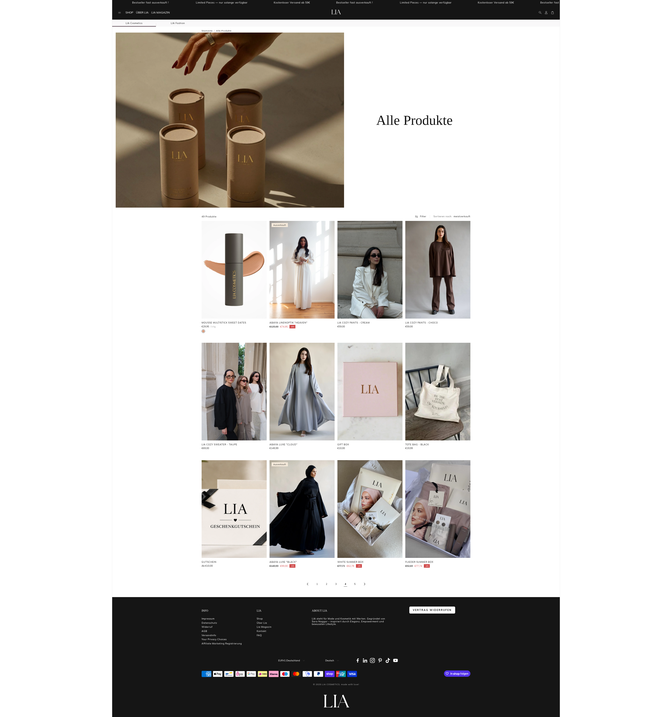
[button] (119, 12)
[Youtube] (395, 660)
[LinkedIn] (365, 660)
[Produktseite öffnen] (234, 270)
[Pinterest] (380, 660)
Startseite (207, 30)
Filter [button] (423, 216)
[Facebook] (357, 660)
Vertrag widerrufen (432, 610)
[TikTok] (387, 660)
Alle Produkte (224, 30)
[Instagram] (372, 660)
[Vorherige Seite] (308, 584)
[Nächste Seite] (364, 584)
